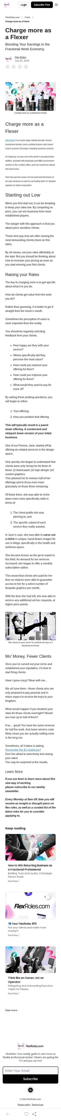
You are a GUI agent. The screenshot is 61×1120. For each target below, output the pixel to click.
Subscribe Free (42, 4)
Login (24, 4)
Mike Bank (10, 140)
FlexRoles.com (12, 17)
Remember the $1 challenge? (23, 749)
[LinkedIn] (30, 1090)
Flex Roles (20, 57)
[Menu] (56, 4)
